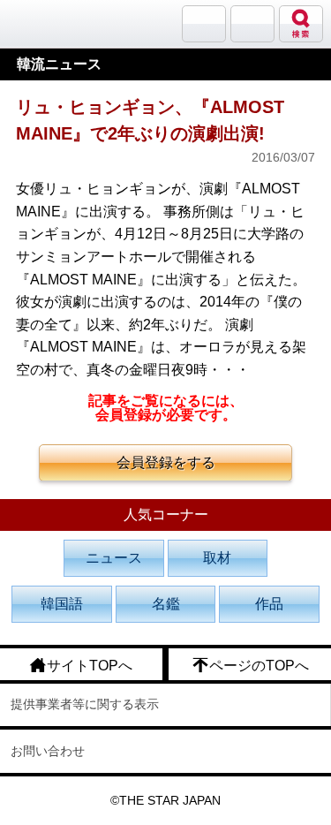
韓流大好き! (59, 23)
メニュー (252, 24)
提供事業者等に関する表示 (85, 704)
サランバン (204, 24)
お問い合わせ (48, 751)
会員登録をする (166, 462)
